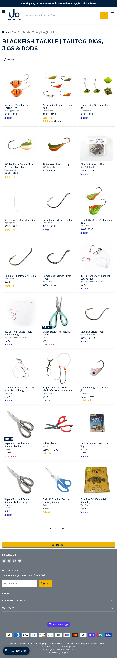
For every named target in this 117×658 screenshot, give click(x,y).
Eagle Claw (47, 393)
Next (62, 528)
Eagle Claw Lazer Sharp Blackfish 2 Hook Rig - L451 (57, 389)
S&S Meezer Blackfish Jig (56, 164)
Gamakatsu (47, 223)
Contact (69, 644)
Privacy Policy (56, 644)
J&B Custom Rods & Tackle (92, 281)
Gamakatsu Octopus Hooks (57, 220)
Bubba (45, 446)
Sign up (45, 583)
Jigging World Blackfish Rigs (19, 220)
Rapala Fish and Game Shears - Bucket (16, 445)
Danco (45, 337)
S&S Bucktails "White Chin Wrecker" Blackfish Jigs (18, 166)
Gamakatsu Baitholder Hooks (20, 276)
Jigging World (10, 223)
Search (13, 644)
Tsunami (84, 393)
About (22, 644)
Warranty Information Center (90, 644)
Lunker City (85, 111)
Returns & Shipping (37, 644)
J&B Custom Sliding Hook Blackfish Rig (18, 333)
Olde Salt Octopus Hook (93, 164)
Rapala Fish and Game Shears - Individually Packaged (16, 502)
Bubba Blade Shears (53, 443)
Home (5, 32)
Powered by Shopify (58, 653)
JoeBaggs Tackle (11, 111)
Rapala (7, 449)
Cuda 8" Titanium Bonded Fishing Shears (56, 501)
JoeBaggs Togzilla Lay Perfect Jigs (16, 106)
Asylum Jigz (48, 111)
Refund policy (68, 647)
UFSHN (83, 449)
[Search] (104, 15)
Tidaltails (84, 226)
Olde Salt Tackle (87, 167)
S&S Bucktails (10, 170)
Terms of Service (50, 647)
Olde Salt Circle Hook (91, 331)
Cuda (45, 505)
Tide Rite (8, 393)
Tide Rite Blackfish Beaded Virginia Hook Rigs (19, 389)
